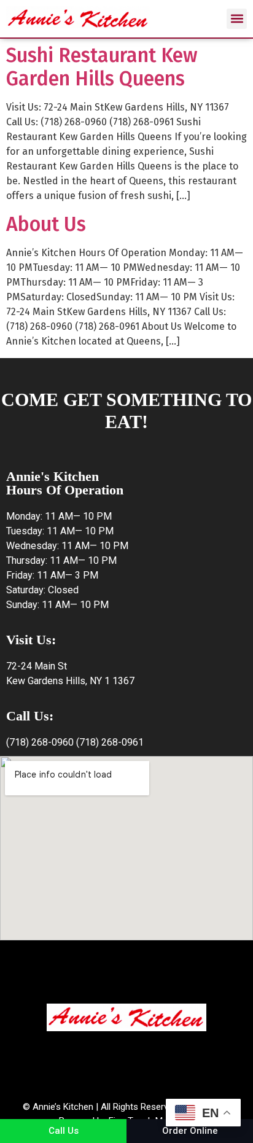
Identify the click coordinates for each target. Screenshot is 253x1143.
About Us (46, 224)
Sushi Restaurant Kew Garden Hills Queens (101, 67)
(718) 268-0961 (110, 742)
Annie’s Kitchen (63, 1106)
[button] (237, 19)
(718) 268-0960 (40, 742)
